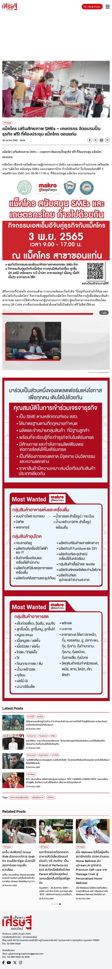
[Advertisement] (57, 36)
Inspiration (44, 755)
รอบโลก (40, 716)
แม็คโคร (50, 797)
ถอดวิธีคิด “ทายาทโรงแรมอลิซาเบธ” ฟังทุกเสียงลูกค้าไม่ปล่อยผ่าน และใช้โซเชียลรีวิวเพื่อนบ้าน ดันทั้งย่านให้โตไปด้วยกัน (65, 742)
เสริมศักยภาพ (37, 797)
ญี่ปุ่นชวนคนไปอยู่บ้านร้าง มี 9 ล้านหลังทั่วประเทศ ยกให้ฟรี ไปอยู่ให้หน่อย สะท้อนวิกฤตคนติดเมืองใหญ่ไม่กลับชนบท (66, 723)
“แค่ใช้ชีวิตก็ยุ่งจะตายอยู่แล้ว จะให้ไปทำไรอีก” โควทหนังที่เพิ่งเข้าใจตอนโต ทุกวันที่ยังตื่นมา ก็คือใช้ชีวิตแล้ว (68, 761)
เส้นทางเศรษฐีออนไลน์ (19, 797)
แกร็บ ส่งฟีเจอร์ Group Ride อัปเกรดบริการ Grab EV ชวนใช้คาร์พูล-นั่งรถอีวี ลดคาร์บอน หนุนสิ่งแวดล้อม (18, 861)
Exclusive (31, 735)
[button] (52, 904)
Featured (43, 735)
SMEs (53, 735)
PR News (7, 122)
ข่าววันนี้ (30, 716)
